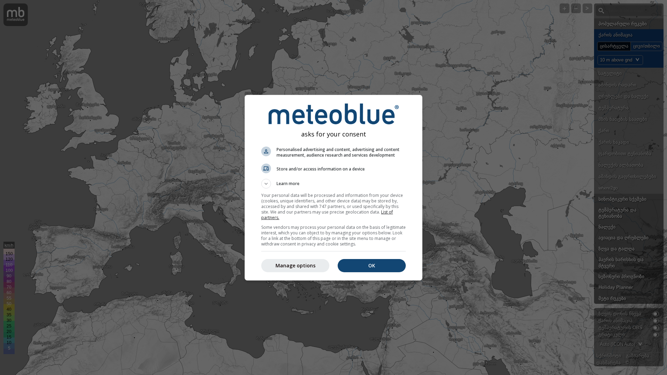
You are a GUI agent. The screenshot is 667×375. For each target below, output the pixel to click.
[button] (333, 184)
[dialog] (333, 188)
